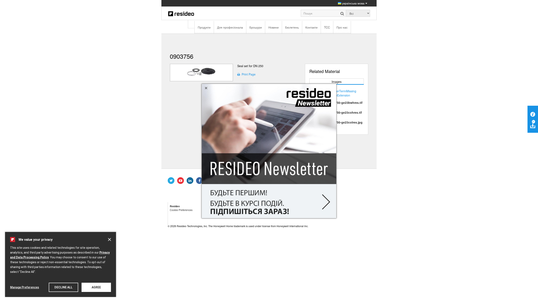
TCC (327, 27)
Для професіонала (230, 27)
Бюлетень (292, 27)
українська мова (352, 3)
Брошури (255, 27)
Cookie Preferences (181, 210)
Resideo (175, 206)
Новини (273, 27)
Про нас (342, 27)
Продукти (204, 27)
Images (337, 81)
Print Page (248, 74)
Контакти (311, 27)
